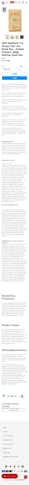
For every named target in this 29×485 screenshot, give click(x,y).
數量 (21, 66)
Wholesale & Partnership (10, 456)
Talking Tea (6, 452)
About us (6, 431)
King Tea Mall (12, 479)
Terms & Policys (7, 436)
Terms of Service (8, 444)
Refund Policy (7, 448)
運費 (9, 60)
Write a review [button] (13, 410)
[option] (7, 37)
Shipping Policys (8, 440)
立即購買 (14, 78)
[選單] (26, 2)
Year (3, 66)
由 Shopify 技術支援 (20, 479)
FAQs (4, 427)
